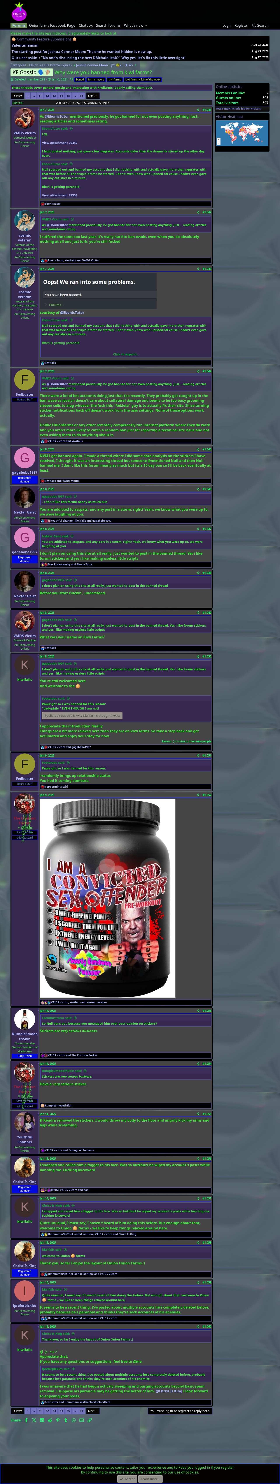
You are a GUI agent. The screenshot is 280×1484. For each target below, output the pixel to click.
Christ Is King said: (56, 1205)
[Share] (198, 109)
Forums (19, 25)
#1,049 (207, 613)
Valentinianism (25, 45)
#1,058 (207, 1243)
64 (81, 96)
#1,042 (207, 212)
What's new (133, 25)
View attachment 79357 (59, 143)
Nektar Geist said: (55, 536)
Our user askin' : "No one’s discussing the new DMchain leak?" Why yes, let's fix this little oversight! (99, 57)
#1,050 (207, 656)
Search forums (108, 25)
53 (54, 96)
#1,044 (207, 371)
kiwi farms (114, 79)
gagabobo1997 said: (57, 496)
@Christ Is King (169, 1391)
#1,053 (207, 1011)
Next (91, 96)
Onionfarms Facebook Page (52, 25)
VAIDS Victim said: (55, 219)
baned (80, 79)
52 (47, 96)
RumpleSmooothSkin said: (62, 1071)
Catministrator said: (57, 1018)
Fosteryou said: (53, 698)
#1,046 (207, 489)
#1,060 (207, 1326)
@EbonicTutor (57, 116)
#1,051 (207, 755)
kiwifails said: (52, 1250)
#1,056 (207, 1159)
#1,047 (207, 529)
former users (96, 79)
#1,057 (207, 1198)
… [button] (34, 96)
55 (68, 96)
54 (61, 96)
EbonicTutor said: (55, 128)
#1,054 (207, 1064)
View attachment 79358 (59, 195)
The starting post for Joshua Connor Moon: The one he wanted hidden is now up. (82, 51)
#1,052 (207, 795)
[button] (146, 25)
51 (40, 96)
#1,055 (207, 1114)
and (65, 441)
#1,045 (207, 449)
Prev (19, 96)
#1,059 (207, 1282)
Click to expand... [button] (126, 354)
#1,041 (207, 110)
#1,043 (207, 269)
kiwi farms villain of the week (142, 79)
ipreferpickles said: (56, 1369)
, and (74, 260)
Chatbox (86, 25)
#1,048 (207, 573)
